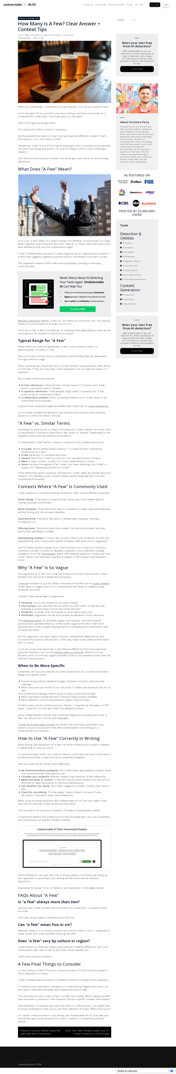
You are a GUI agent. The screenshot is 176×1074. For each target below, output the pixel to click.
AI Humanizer (100, 5)
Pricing (130, 5)
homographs (48, 553)
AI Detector (88, 5)
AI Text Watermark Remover (134, 279)
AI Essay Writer (129, 295)
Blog (27, 35)
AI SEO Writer (128, 299)
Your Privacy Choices (154, 1071)
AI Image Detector (130, 270)
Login (165, 5)
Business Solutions (116, 5)
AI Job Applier (128, 252)
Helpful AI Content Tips (29, 18)
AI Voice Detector (130, 266)
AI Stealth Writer (129, 304)
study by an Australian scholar (37, 724)
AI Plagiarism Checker (132, 261)
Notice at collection (127, 1071)
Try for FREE (77, 309)
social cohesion (101, 583)
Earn (142, 5)
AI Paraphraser (129, 257)
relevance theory (32, 620)
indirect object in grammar (69, 652)
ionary (37, 320)
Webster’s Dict (26, 320)
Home (20, 35)
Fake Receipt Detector (132, 275)
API (136, 5)
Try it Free (155, 5)
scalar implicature (98, 406)
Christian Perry (24, 38)
